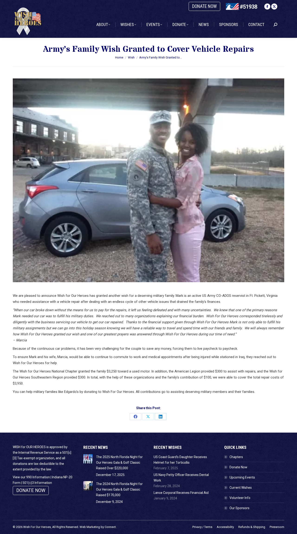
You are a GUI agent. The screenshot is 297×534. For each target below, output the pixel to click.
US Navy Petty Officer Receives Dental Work (181, 477)
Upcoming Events (242, 477)
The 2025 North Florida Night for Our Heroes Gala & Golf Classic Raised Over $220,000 (119, 462)
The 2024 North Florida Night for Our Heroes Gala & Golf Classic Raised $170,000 (119, 489)
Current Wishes (240, 487)
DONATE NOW (204, 6)
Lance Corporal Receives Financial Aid (181, 493)
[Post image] (88, 458)
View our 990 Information (31, 477)
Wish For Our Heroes (37, 527)
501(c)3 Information (37, 483)
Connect (110, 527)
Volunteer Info (239, 498)
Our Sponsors (239, 508)
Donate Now (238, 467)
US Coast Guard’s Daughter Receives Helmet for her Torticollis (180, 459)
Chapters (236, 457)
